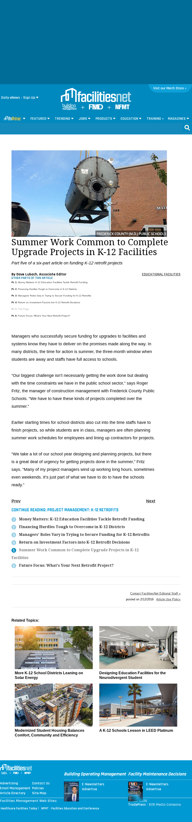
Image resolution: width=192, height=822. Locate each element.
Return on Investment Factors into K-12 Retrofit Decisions (49, 302)
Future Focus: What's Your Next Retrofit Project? (44, 315)
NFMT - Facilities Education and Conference (70, 808)
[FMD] (96, 108)
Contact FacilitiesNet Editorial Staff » (155, 593)
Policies (38, 788)
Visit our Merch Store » (169, 88)
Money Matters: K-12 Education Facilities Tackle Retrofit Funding (53, 282)
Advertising (9, 783)
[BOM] (70, 109)
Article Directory (12, 793)
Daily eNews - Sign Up (18, 97)
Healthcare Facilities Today (19, 808)
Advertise (89, 789)
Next (150, 501)
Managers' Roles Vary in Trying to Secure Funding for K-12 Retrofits (54, 295)
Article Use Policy (168, 599)
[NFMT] (122, 108)
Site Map (39, 793)
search (187, 128)
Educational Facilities (161, 274)
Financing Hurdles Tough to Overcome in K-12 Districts (47, 289)
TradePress (137, 804)
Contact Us (41, 783)
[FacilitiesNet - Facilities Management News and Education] (96, 95)
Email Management (15, 788)
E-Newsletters (93, 784)
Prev (16, 501)
